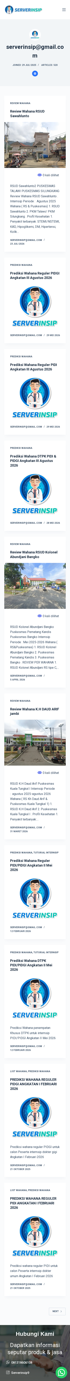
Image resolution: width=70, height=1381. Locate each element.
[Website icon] (35, 73)
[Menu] (64, 9)
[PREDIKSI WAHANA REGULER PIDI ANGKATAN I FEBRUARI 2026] (35, 1237)
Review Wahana (20, 103)
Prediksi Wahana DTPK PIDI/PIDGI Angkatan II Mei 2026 (31, 965)
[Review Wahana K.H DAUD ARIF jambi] (35, 743)
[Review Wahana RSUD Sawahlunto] (35, 145)
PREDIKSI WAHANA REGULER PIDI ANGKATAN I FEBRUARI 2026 (33, 1203)
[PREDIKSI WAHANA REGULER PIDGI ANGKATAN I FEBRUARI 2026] (35, 1118)
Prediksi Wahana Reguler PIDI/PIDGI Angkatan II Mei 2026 (31, 865)
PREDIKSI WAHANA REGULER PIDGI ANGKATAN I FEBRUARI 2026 (33, 1084)
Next (55, 1311)
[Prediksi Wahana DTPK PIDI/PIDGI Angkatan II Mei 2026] (35, 999)
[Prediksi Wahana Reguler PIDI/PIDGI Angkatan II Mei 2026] (35, 899)
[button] (61, 1372)
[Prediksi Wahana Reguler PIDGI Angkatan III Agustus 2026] (35, 307)
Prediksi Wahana (21, 265)
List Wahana (18, 1071)
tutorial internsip (46, 852)
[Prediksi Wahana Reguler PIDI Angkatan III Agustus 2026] (35, 398)
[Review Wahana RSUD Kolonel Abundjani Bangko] (35, 586)
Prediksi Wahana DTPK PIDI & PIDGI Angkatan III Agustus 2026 (33, 460)
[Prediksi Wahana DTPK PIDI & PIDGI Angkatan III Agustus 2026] (35, 494)
